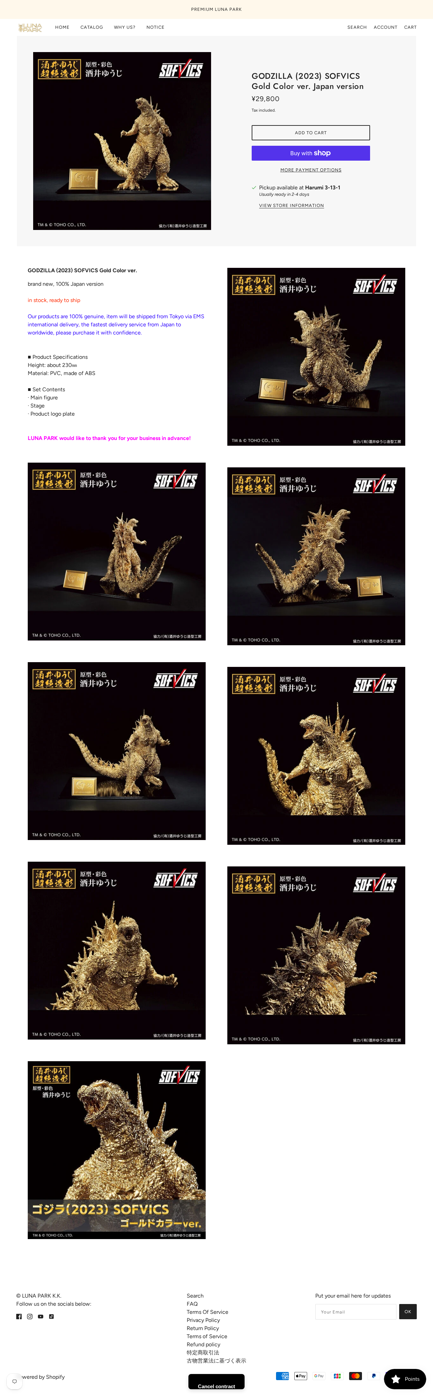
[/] (29, 27)
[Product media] (117, 552)
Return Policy (203, 1328)
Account (385, 27)
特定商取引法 (203, 1352)
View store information (291, 205)
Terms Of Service (207, 1312)
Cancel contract (216, 1386)
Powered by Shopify (40, 1377)
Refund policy (203, 1344)
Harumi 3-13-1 (322, 187)
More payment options (311, 169)
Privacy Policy (203, 1320)
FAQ (192, 1304)
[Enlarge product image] (122, 141)
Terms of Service (207, 1336)
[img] (19, 1316)
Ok (408, 1311)
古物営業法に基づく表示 (216, 1360)
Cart (410, 27)
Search (357, 27)
